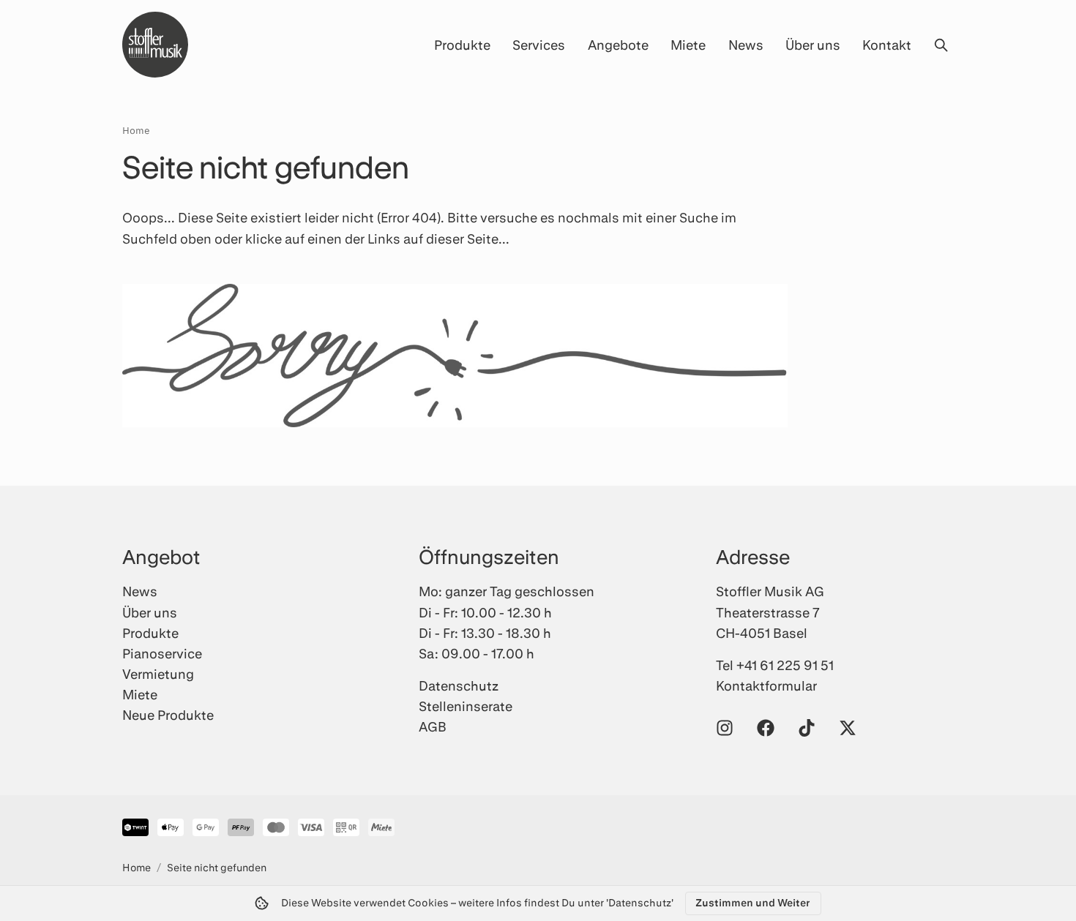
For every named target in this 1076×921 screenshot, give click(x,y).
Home (136, 130)
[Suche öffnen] (940, 44)
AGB (433, 726)
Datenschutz (458, 685)
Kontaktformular (766, 685)
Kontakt (886, 44)
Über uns (812, 44)
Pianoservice (162, 653)
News (745, 44)
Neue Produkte (168, 714)
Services (538, 44)
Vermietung (158, 673)
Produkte (462, 44)
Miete (688, 44)
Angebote (618, 44)
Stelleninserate (465, 706)
